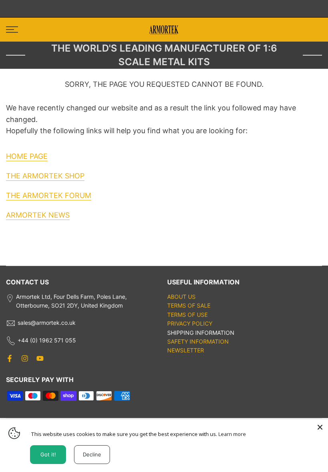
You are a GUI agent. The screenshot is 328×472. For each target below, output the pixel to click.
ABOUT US (181, 296)
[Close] (320, 427)
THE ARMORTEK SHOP (45, 176)
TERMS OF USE (187, 314)
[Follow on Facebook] (9, 358)
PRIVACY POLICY (189, 323)
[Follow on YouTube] (40, 358)
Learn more (232, 434)
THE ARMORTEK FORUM (48, 195)
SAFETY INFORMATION (198, 341)
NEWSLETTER (185, 350)
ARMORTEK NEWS (38, 215)
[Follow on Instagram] (24, 358)
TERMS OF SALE (188, 305)
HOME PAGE (27, 156)
